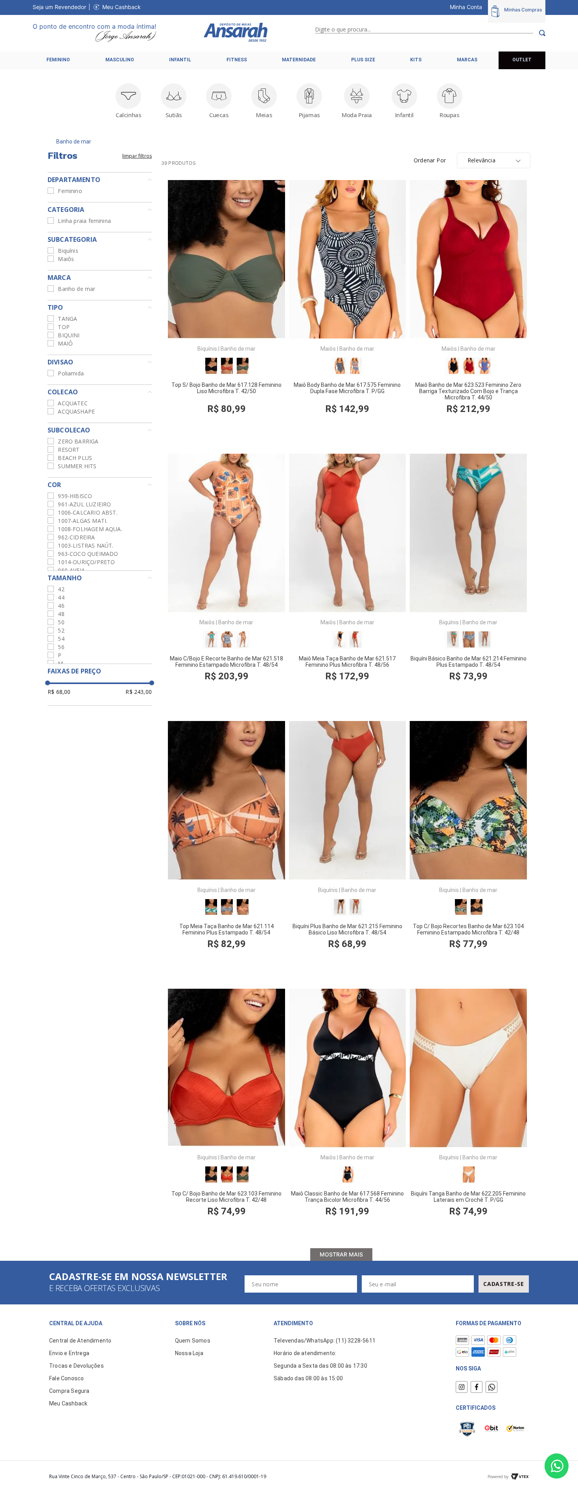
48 (61, 614)
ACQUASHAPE (76, 411)
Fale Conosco (66, 1378)
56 (61, 647)
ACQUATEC (72, 403)
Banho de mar (73, 141)
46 (61, 605)
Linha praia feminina (84, 220)
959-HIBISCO (75, 496)
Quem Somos (192, 1340)
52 (61, 630)
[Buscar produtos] (539, 33)
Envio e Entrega (69, 1353)
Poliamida (71, 373)
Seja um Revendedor (59, 7)
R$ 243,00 (138, 691)
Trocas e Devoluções (76, 1366)
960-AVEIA (71, 570)
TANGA (67, 318)
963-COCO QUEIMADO (88, 553)
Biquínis (68, 250)
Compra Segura (69, 1391)
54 (61, 638)
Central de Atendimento (80, 1340)
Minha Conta (466, 7)
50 (61, 622)
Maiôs (66, 259)
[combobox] (430, 33)
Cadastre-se (503, 1284)
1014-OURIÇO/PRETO (86, 562)
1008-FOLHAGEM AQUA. (90, 529)
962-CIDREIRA (76, 537)
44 (61, 597)
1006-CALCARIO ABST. (87, 512)
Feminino (70, 191)
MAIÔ (65, 343)
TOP (64, 327)
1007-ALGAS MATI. (82, 520)
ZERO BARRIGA (78, 441)
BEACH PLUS (75, 458)
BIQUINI (68, 335)
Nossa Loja (189, 1353)
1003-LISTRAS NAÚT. (85, 545)
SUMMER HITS (77, 466)
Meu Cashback (121, 7)
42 (61, 589)
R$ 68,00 (59, 691)
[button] (100, 180)
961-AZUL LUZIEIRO (84, 504)
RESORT (68, 449)
